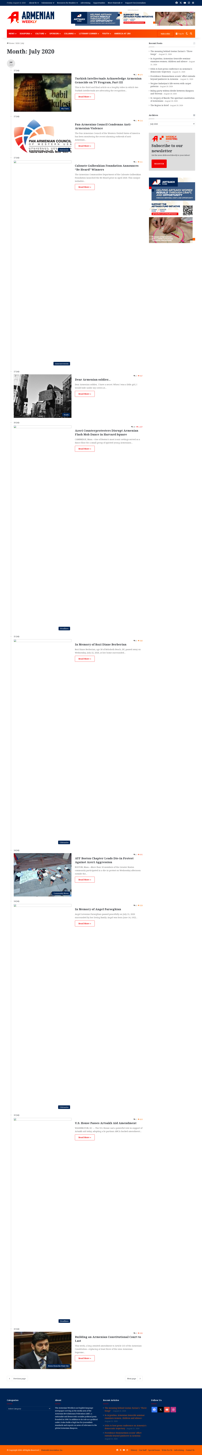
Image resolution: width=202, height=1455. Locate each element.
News (11, 33)
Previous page (19, 1378)
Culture (39, 33)
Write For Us (167, 1450)
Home (11, 43)
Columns (69, 33)
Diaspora (25, 33)
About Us (33, 3)
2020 (17, 43)
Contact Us (190, 1450)
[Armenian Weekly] (30, 18)
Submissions (46, 3)
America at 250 (122, 33)
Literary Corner (88, 33)
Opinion (54, 33)
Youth (105, 33)
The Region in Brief (159, 105)
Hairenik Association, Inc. (52, 1450)
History (134, 1450)
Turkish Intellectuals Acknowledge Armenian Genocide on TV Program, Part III (108, 80)
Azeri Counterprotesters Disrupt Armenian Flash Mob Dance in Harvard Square (106, 432)
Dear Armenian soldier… (92, 379)
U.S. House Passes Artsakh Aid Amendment (105, 1123)
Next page (131, 1378)
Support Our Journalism (135, 3)
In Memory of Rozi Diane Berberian (100, 644)
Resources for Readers (66, 3)
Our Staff (142, 1450)
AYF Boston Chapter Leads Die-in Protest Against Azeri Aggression (104, 860)
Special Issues (154, 1450)
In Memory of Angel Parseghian (98, 909)
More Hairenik (114, 3)
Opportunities (99, 3)
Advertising (85, 3)
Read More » (84, 96)
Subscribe (165, 33)
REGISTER (159, 163)
